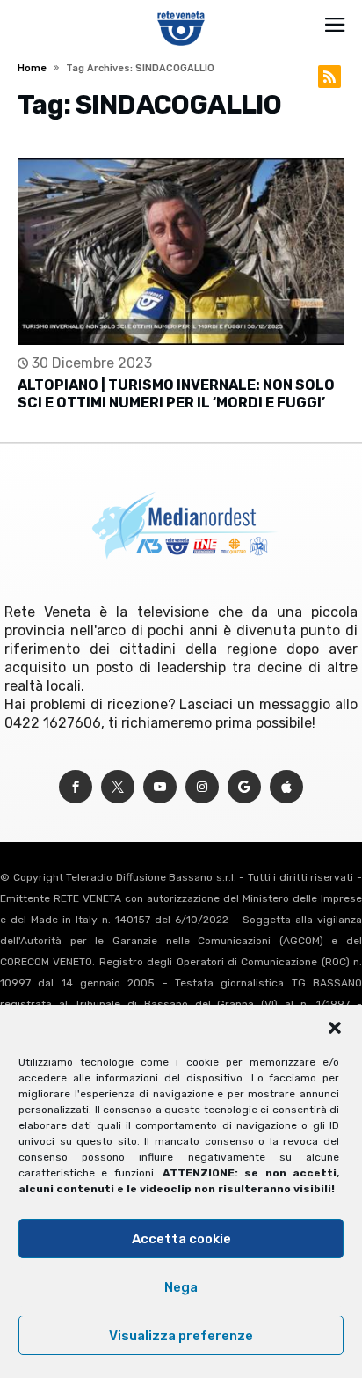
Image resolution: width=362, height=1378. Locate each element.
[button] (335, 1028)
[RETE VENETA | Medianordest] (181, 10)
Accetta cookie (181, 1239)
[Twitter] (117, 787)
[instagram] (202, 787)
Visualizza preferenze (181, 1336)
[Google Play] (244, 787)
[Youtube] (160, 787)
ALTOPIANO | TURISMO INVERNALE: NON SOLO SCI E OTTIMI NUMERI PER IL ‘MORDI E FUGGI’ (176, 394)
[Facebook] (75, 787)
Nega (181, 1287)
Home (32, 68)
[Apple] (286, 787)
